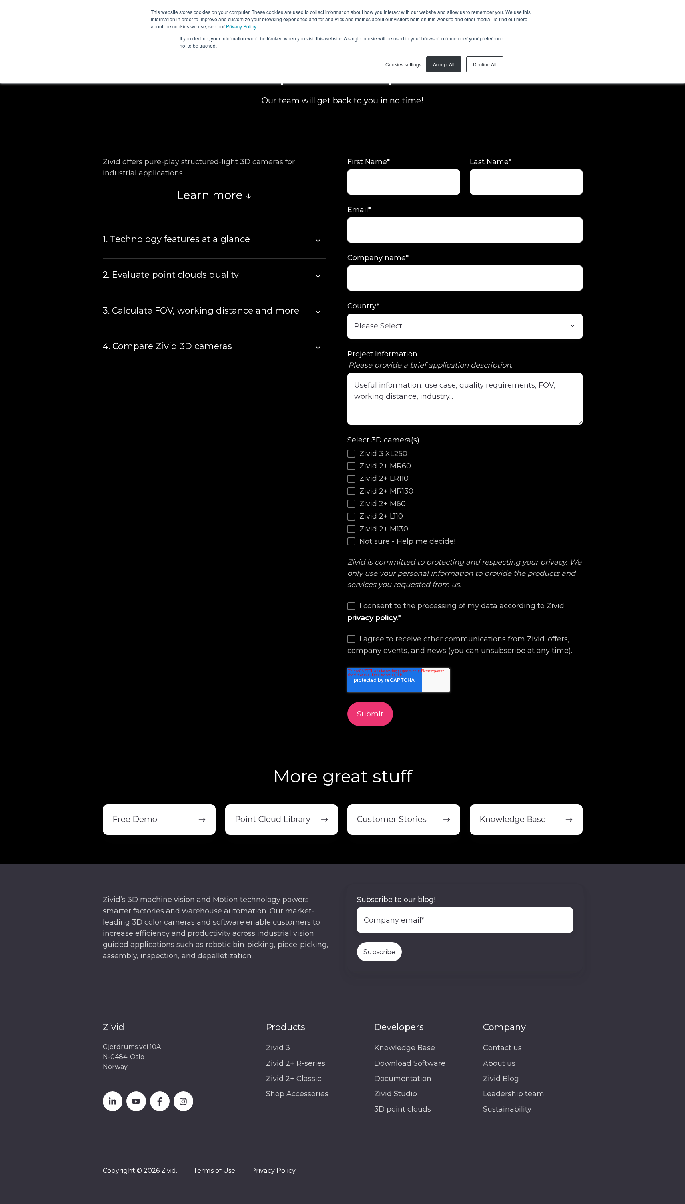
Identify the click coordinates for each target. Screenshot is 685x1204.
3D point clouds (402, 1109)
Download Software (409, 1063)
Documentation (402, 1078)
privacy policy (372, 617)
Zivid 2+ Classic (293, 1078)
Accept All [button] (444, 64)
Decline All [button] (485, 64)
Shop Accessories (297, 1093)
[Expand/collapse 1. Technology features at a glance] (318, 241)
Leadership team (513, 1093)
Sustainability (507, 1109)
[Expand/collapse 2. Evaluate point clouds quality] (318, 276)
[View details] (112, 1101)
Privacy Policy (241, 26)
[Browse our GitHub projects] (183, 1101)
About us (499, 1063)
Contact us (502, 1047)
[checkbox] (465, 497)
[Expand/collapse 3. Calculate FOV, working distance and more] (318, 312)
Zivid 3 (278, 1047)
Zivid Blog (501, 1078)
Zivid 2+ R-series (295, 1063)
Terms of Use (214, 1170)
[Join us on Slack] (160, 1101)
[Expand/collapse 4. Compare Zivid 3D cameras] (318, 348)
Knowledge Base (404, 1047)
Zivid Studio (395, 1093)
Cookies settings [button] (403, 64)
